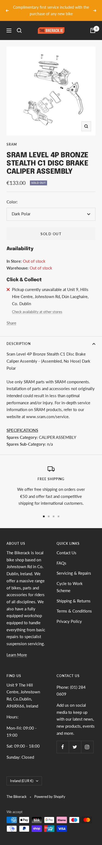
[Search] (19, 24)
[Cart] (92, 24)
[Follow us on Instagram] (87, 740)
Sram (12, 138)
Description (19, 337)
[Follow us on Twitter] (75, 740)
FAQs (61, 556)
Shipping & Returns (74, 594)
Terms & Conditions (74, 604)
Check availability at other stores (37, 305)
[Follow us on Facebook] (63, 740)
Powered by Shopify (49, 790)
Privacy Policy (69, 614)
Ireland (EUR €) (21, 774)
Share (11, 316)
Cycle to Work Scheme (70, 580)
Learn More (17, 648)
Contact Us (66, 546)
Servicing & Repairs (74, 566)
